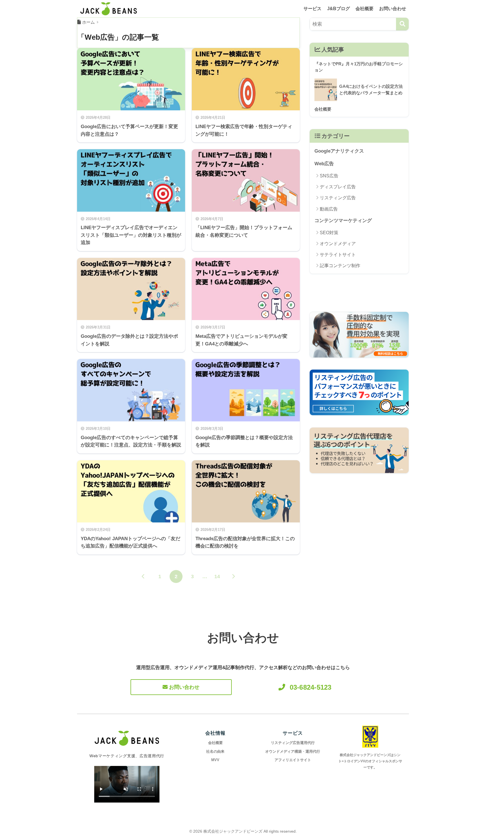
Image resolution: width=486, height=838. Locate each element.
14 (217, 576)
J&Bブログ (338, 8)
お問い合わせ (392, 8)
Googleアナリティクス (339, 151)
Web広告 (324, 163)
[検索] (402, 24)
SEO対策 (329, 232)
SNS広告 (329, 175)
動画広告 (329, 209)
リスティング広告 (338, 197)
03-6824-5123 (311, 687)
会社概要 (365, 8)
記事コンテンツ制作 (340, 265)
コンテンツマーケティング (343, 220)
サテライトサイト (338, 254)
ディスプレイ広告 (338, 186)
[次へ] (233, 576)
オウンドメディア (338, 243)
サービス (312, 8)
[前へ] (143, 576)
